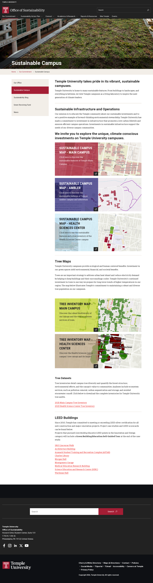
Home (14, 72)
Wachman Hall (61, 472)
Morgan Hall (60, 459)
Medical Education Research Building (72, 465)
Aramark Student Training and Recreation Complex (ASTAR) (82, 452)
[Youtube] (27, 546)
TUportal (98, 566)
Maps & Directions (111, 563)
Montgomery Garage (64, 462)
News (16, 112)
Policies (135, 563)
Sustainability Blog (21, 97)
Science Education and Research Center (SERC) (76, 469)
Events (114, 16)
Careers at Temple (135, 566)
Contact (125, 563)
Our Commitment (8, 16)
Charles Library (62, 455)
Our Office (18, 83)
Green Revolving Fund (22, 105)
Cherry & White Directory (90, 563)
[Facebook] (4, 546)
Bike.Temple (104, 16)
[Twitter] (21, 546)
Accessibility (118, 566)
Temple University (9, 2)
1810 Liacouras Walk (64, 445)
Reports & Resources (89, 16)
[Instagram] (10, 546)
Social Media (86, 566)
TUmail (108, 566)
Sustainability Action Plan (30, 16)
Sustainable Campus (22, 90)
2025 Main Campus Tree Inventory (71, 402)
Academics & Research (66, 16)
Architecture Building (65, 448)
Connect (49, 16)
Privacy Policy (87, 570)
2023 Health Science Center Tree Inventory (75, 406)
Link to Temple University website (16, 565)
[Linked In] (15, 546)
